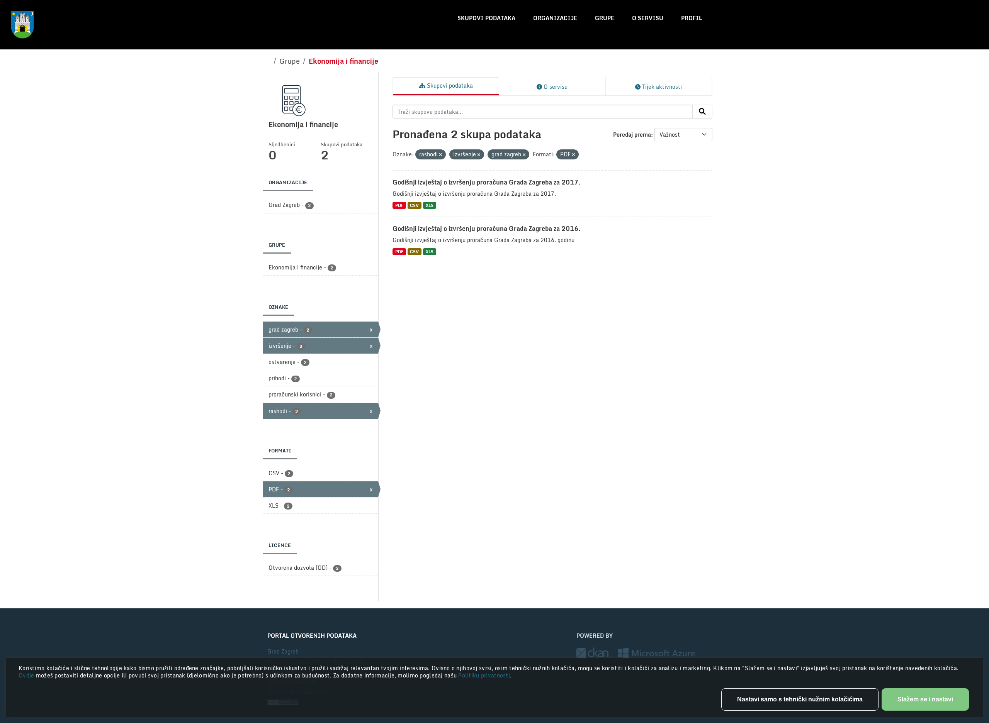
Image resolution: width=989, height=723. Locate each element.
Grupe (604, 18)
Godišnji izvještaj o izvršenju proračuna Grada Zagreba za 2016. (487, 229)
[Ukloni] (440, 154)
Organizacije (555, 18)
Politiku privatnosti (484, 675)
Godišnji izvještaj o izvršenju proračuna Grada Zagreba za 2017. (487, 182)
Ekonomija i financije (343, 61)
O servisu (647, 18)
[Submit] (702, 112)
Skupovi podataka (486, 18)
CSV (414, 205)
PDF (399, 205)
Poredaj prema (632, 134)
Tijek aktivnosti (661, 86)
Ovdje (27, 675)
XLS (429, 205)
